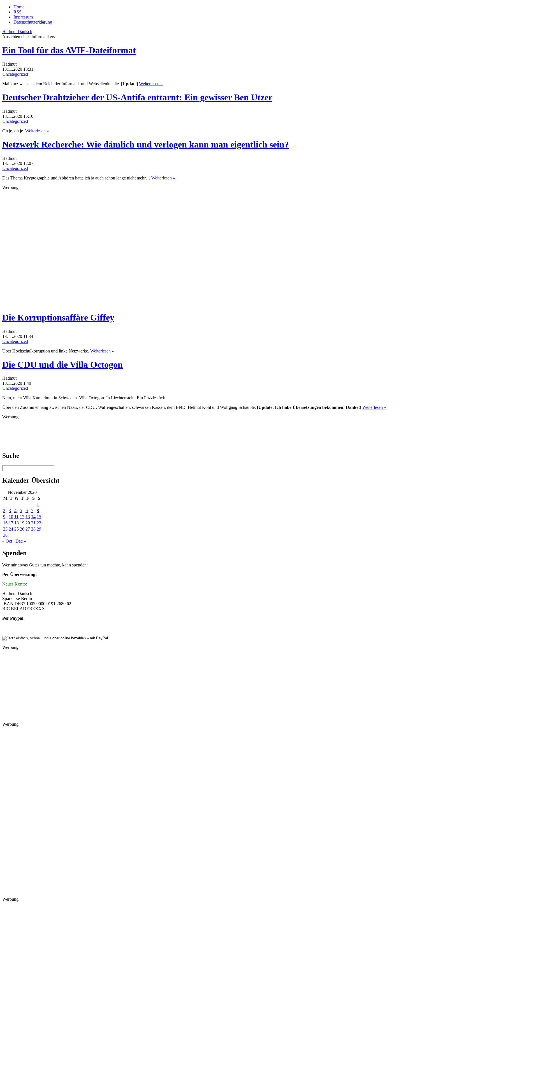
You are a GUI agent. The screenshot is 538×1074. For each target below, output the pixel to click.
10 (11, 516)
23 (5, 529)
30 (5, 535)
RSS (17, 12)
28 (33, 529)
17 (11, 522)
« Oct (7, 541)
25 (16, 529)
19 (22, 522)
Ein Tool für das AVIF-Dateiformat (69, 50)
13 (27, 516)
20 (27, 522)
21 (33, 522)
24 (11, 529)
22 (39, 522)
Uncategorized (15, 74)
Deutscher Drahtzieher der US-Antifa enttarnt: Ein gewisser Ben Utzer (137, 97)
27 (27, 529)
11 (16, 516)
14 (33, 516)
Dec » (20, 541)
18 (16, 522)
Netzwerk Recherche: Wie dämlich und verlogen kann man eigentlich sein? (145, 144)
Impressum (23, 17)
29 (39, 529)
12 (22, 516)
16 (5, 522)
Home (18, 6)
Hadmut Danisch (17, 31)
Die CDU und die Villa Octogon (62, 364)
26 (22, 529)
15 (39, 516)
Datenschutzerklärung (32, 22)
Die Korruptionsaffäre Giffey (58, 317)
